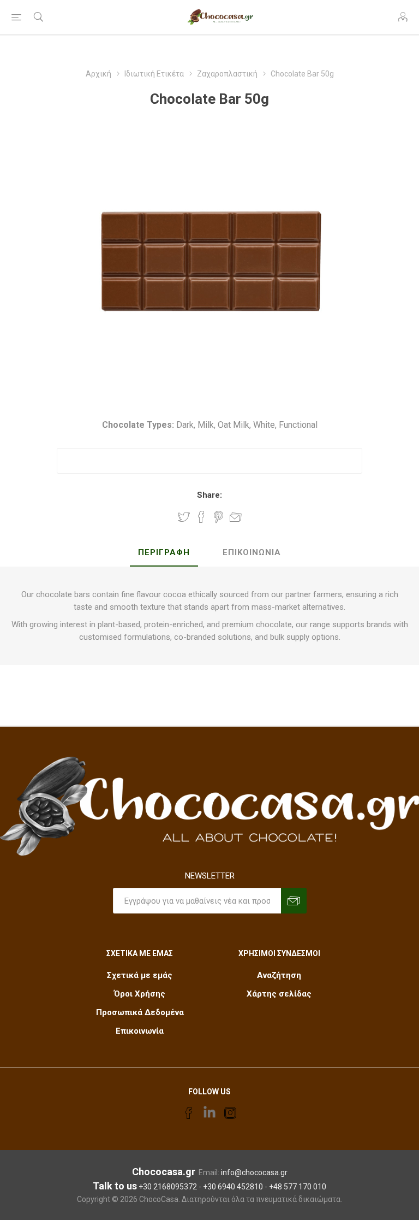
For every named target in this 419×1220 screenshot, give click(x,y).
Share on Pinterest (218, 517)
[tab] (164, 553)
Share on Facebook (201, 517)
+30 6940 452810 (233, 1186)
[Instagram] (230, 1113)
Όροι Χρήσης (139, 994)
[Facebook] (188, 1113)
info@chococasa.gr (254, 1172)
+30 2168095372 (168, 1186)
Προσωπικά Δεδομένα (140, 1012)
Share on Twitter (184, 517)
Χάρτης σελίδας (279, 994)
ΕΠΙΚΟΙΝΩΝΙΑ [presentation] (252, 552)
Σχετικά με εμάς (139, 975)
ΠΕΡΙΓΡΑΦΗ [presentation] (164, 552)
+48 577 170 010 (297, 1186)
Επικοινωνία (140, 1031)
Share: (209, 495)
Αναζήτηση (279, 975)
